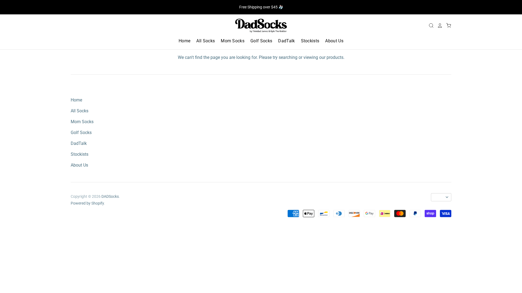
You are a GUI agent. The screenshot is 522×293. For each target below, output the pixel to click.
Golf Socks (261, 40)
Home (184, 40)
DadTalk (286, 40)
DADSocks (110, 196)
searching (288, 57)
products (335, 57)
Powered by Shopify (87, 203)
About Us (334, 40)
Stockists (310, 40)
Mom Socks (232, 40)
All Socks (205, 40)
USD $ (439, 197)
